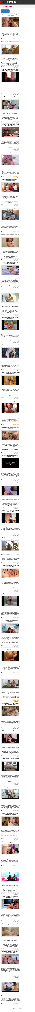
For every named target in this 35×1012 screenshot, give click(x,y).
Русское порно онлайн (7, 6)
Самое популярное (15, 11)
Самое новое (5, 11)
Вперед (21, 1008)
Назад (13, 1008)
